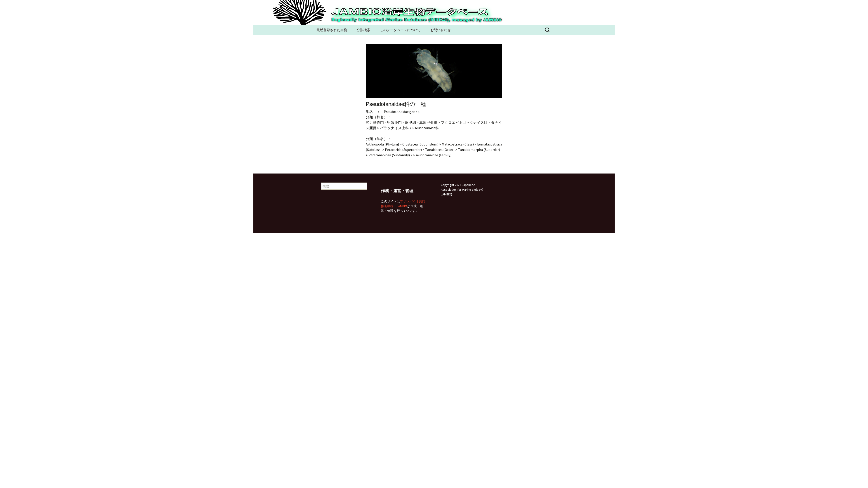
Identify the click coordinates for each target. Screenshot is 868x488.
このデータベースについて (400, 30)
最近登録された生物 (331, 30)
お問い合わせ (440, 30)
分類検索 (363, 30)
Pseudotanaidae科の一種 (396, 104)
